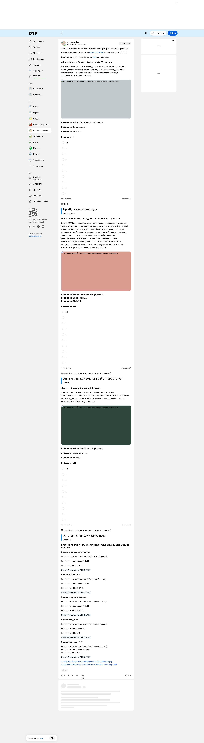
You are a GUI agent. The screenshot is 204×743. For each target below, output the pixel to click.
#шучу (109, 661)
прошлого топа (96, 52)
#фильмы (98, 664)
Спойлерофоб (73, 42)
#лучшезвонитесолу (70, 664)
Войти (173, 33)
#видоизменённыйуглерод (93, 661)
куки (41, 738)
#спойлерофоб (110, 664)
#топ (82, 664)
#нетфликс (66, 661)
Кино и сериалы (73, 44)
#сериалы (76, 661)
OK (52, 738)
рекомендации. (35, 236)
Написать (159, 33)
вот (94, 57)
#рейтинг (89, 664)
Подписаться (125, 43)
